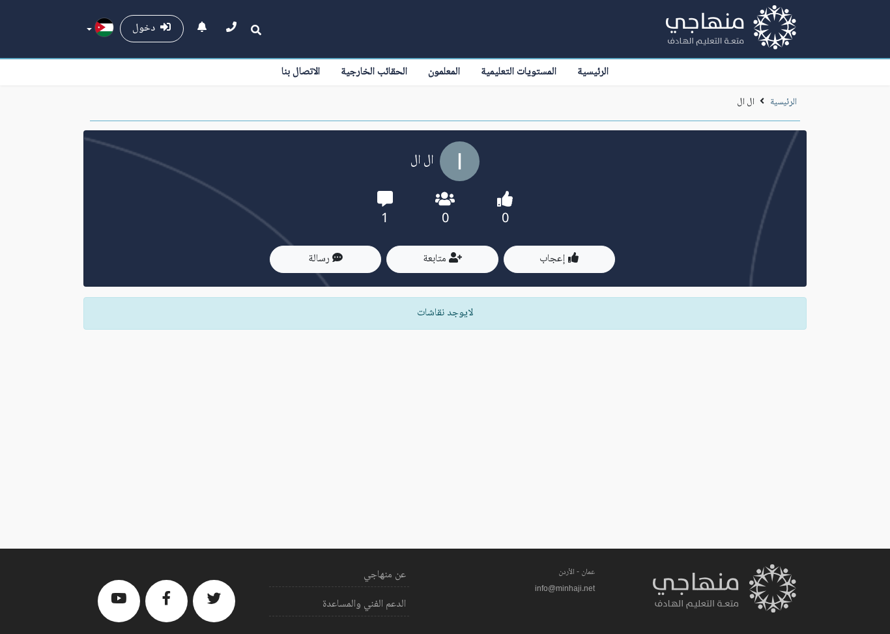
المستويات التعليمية (518, 72)
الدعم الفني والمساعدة (364, 604)
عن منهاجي (385, 575)
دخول (146, 28)
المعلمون (444, 72)
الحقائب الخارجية (374, 72)
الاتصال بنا (300, 72)
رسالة (320, 259)
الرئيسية (593, 72)
